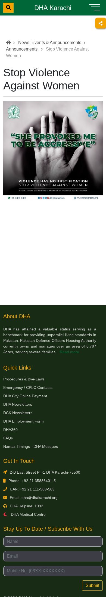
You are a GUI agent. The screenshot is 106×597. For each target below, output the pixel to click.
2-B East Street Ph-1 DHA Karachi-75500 (45, 472)
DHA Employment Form (23, 421)
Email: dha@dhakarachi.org (34, 497)
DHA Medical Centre (28, 514)
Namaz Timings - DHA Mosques (30, 446)
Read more (69, 352)
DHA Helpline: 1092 (26, 506)
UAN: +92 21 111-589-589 (32, 489)
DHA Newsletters (17, 404)
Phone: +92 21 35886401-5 (32, 481)
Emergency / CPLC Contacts (27, 387)
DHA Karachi (52, 7)
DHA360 (10, 429)
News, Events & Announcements (49, 42)
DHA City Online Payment (25, 396)
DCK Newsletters (17, 413)
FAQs (8, 438)
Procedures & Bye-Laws (24, 379)
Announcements (22, 49)
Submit (92, 585)
